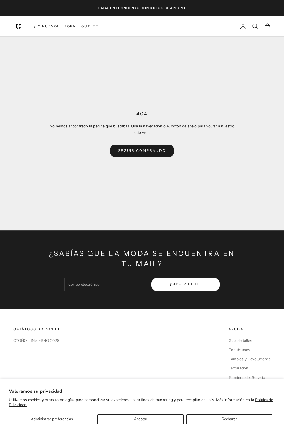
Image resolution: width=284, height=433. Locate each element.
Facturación (238, 368)
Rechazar (229, 419)
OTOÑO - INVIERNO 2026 (36, 340)
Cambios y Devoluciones (250, 359)
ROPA (70, 26)
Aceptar (140, 419)
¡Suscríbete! (185, 284)
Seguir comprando (142, 150)
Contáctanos (239, 350)
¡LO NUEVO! (46, 26)
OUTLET (89, 26)
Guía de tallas (240, 340)
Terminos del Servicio (247, 377)
